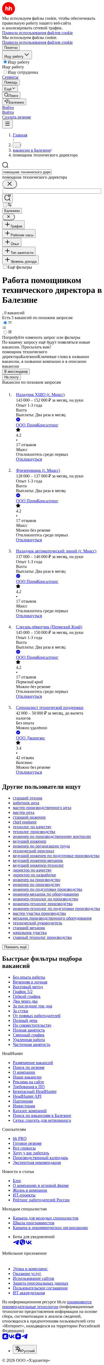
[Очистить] (9, 184)
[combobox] (26, 172)
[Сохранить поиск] (7, 198)
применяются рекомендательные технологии (46, 1304)
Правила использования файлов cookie (37, 42)
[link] (11, 95)
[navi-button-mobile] (7, 124)
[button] (8, 107)
